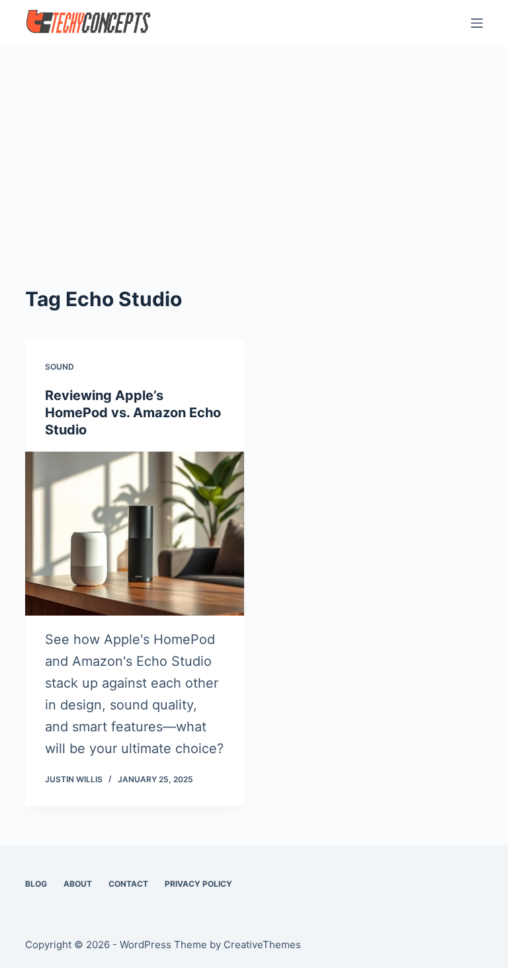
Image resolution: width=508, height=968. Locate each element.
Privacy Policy (198, 884)
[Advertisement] (254, 145)
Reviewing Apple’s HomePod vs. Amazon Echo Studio (133, 412)
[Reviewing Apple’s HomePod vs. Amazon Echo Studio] (134, 534)
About (78, 884)
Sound (59, 367)
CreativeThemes (262, 944)
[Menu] (477, 23)
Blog (36, 884)
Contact (128, 884)
